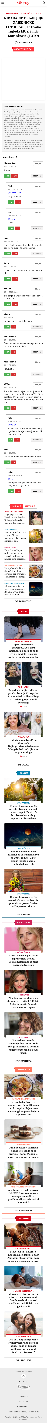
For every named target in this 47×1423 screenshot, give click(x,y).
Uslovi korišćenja (23, 1406)
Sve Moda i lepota (23, 1061)
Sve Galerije (23, 765)
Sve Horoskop (23, 914)
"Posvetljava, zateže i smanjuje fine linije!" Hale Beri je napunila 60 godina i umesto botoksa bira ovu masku (23, 1046)
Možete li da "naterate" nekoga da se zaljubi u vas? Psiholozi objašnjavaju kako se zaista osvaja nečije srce (23, 1256)
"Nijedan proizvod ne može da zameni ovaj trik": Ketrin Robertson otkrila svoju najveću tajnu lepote (23, 1002)
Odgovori (37, 176)
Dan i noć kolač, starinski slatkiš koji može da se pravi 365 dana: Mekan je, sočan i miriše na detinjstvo (23, 1152)
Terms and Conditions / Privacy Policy (23, 1412)
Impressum (23, 1396)
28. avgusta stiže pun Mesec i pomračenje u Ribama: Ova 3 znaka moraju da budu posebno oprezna (14, 590)
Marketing (23, 1401)
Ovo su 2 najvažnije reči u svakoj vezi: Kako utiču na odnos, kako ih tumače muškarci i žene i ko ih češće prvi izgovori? (23, 1346)
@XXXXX (12, 425)
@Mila (10, 479)
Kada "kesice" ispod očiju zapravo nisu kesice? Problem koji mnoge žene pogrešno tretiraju (15, 554)
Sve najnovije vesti (23, 601)
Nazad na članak (25, 43)
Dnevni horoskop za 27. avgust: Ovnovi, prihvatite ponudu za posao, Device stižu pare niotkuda (23, 901)
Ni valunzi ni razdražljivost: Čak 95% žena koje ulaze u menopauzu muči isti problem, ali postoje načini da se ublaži (23, 1196)
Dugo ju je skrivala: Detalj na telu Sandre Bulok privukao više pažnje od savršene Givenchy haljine (14, 518)
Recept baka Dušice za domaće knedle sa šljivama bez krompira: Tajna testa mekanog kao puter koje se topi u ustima (15, 572)
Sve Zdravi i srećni (23, 1210)
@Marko (11, 219)
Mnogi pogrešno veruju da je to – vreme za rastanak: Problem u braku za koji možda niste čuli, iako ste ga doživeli (23, 1300)
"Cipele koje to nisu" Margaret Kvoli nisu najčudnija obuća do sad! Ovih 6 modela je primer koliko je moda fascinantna (23, 651)
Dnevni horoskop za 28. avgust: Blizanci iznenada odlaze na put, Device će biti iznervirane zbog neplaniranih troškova (15, 536)
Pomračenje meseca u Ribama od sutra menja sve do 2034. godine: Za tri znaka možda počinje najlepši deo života (23, 858)
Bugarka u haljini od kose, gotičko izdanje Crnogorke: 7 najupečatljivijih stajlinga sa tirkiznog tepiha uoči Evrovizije (23, 696)
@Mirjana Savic (14, 192)
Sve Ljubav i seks (23, 1360)
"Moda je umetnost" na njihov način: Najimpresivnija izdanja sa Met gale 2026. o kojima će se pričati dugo (23, 746)
